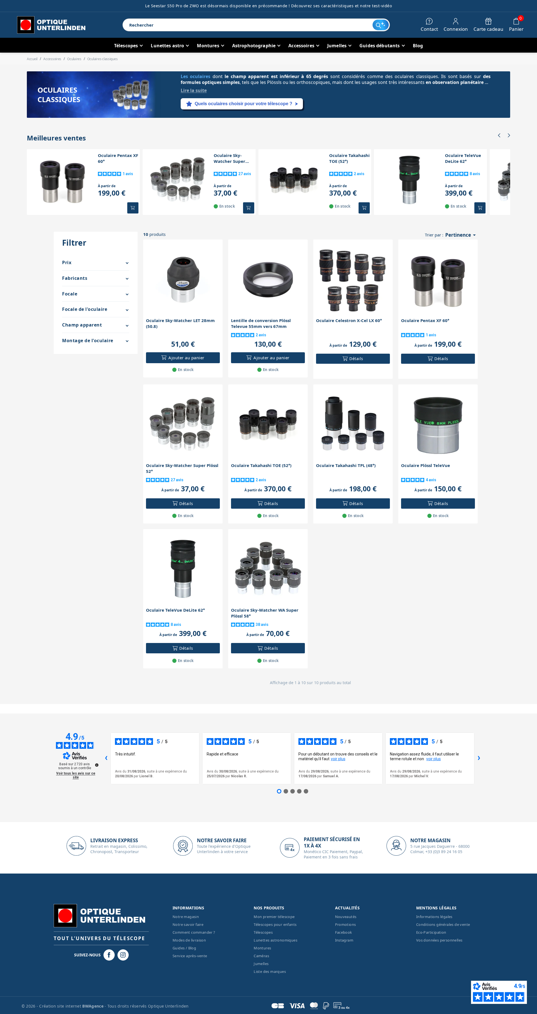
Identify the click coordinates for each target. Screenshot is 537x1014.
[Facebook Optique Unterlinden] (109, 955)
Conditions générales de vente (443, 924)
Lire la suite (194, 90)
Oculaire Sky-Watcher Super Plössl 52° (229, 158)
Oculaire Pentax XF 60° (118, 158)
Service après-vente (190, 955)
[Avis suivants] (479, 758)
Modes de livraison (189, 940)
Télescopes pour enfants (275, 924)
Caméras (261, 955)
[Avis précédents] (106, 758)
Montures (262, 947)
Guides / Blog (184, 947)
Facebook (343, 932)
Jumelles (261, 963)
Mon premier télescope (274, 916)
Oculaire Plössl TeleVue (425, 465)
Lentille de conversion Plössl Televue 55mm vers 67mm (261, 323)
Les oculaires (195, 76)
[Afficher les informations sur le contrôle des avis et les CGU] (97, 765)
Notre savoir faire (188, 924)
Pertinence (461, 235)
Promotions (345, 924)
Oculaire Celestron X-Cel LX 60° (349, 320)
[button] (499, 135)
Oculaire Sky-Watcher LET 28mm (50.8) (180, 323)
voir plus (338, 759)
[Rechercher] (380, 25)
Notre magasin (186, 916)
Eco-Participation (431, 932)
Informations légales (434, 916)
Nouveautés (346, 916)
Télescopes (263, 932)
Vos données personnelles (439, 940)
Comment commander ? (194, 932)
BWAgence (93, 1006)
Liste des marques (270, 971)
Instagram (344, 940)
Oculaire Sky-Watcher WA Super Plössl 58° (264, 613)
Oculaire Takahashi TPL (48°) (346, 465)
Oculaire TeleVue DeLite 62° (463, 158)
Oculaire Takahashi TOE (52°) (349, 158)
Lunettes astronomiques (275, 940)
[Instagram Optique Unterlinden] (123, 955)
